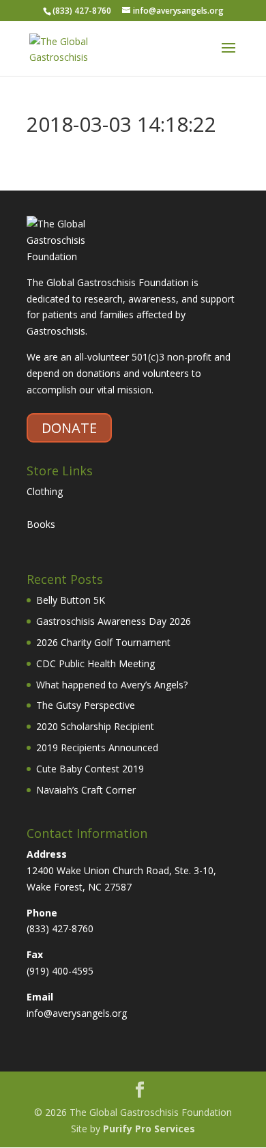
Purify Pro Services (149, 1128)
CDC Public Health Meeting (95, 663)
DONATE (69, 428)
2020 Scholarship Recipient (95, 726)
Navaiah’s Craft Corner (86, 789)
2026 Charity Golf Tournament (103, 642)
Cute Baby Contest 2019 (90, 768)
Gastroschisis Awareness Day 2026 (113, 621)
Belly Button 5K (70, 599)
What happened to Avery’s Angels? (112, 684)
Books (41, 524)
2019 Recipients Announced (97, 747)
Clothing (45, 491)
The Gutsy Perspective (85, 705)
